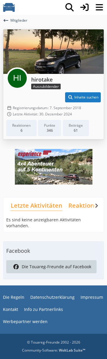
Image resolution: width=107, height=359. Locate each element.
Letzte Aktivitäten (36, 205)
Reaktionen (85, 205)
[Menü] (99, 7)
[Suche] (69, 7)
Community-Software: (53, 350)
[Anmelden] (84, 7)
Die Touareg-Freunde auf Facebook (56, 266)
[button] (83, 97)
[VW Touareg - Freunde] (9, 7)
